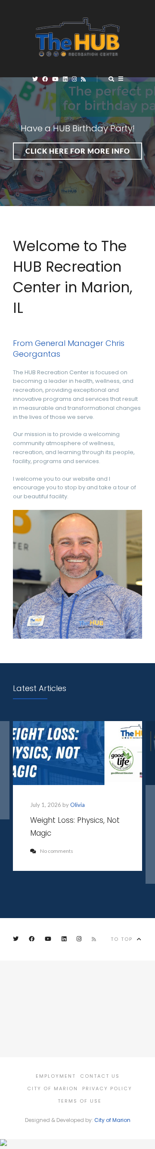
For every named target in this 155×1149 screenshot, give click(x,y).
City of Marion (52, 1088)
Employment (56, 1076)
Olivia (77, 804)
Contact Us (100, 1076)
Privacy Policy (107, 1088)
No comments (56, 851)
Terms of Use (80, 1100)
